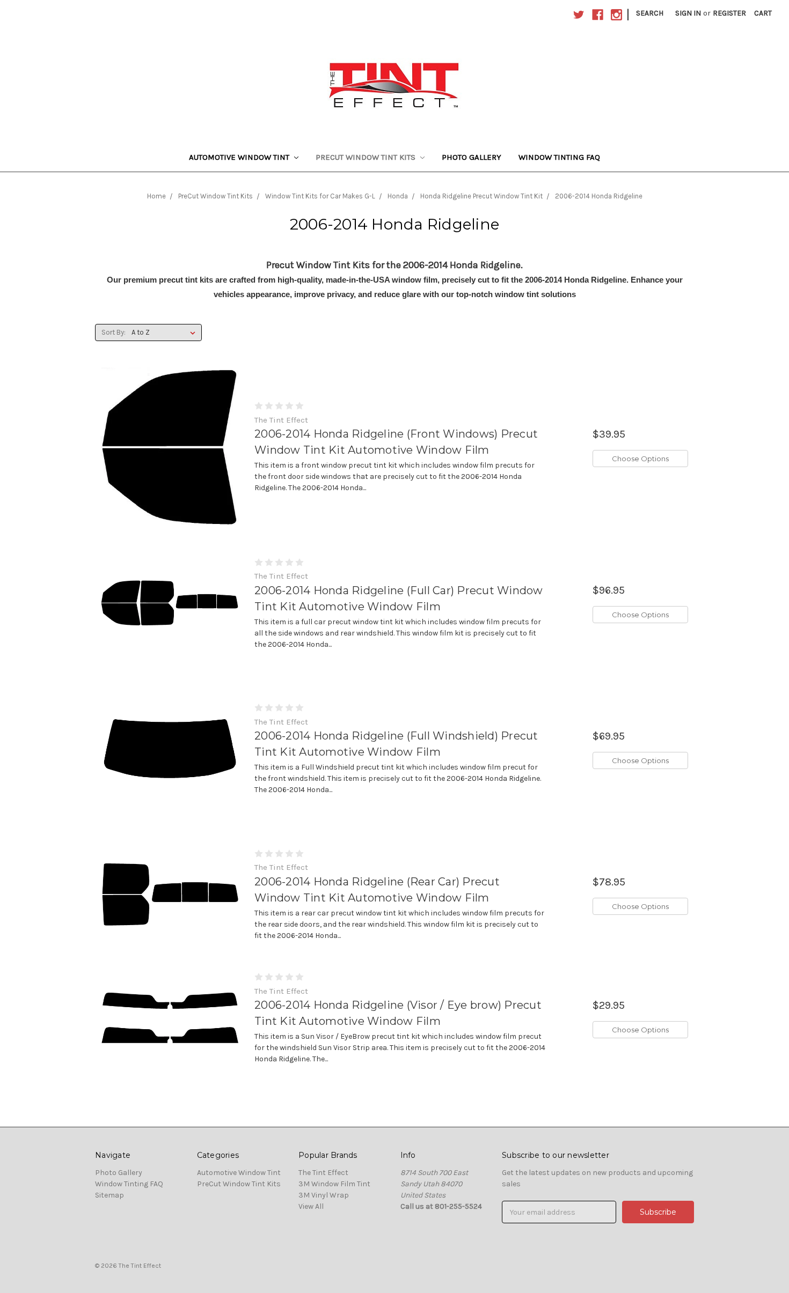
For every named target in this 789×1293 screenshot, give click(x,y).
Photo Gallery (471, 157)
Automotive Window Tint (240, 157)
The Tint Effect (323, 1172)
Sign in (688, 13)
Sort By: (113, 332)
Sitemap (109, 1195)
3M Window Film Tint (334, 1183)
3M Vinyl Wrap (323, 1195)
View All (311, 1206)
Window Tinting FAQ (559, 157)
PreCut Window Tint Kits (367, 157)
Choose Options (640, 458)
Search (649, 13)
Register (729, 13)
